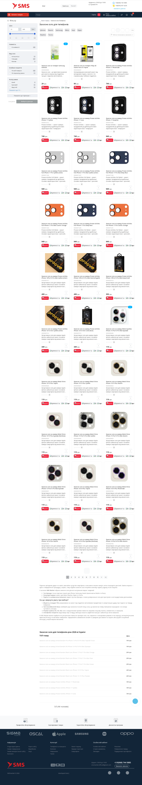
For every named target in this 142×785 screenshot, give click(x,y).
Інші (73, 30)
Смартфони (75, 751)
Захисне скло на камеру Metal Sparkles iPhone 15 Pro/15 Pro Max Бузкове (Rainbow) (119, 330)
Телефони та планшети (58, 746)
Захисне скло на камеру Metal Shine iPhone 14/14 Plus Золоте (53, 540)
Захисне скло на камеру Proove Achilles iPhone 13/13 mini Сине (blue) (87, 330)
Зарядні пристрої (77, 749)
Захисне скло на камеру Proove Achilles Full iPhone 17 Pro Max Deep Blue (119, 172)
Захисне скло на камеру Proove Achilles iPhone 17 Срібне (55, 119)
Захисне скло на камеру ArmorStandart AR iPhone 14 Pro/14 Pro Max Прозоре (65, 646)
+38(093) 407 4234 (121, 5)
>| (105, 577)
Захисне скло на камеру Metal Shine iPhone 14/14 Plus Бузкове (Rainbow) (86, 540)
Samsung (59, 30)
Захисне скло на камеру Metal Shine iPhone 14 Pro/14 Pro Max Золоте (118, 540)
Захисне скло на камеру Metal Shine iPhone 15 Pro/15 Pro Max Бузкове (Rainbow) (53, 488)
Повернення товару (121, 749)
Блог (43, 6)
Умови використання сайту (16, 751)
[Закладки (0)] (126, 15)
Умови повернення (13, 749)
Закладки (96, 751)
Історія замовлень (99, 749)
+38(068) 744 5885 (121, 3)
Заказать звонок (122, 766)
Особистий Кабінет (99, 746)
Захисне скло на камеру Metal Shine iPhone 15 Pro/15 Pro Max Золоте (118, 435)
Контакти (10, 754)
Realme (43, 35)
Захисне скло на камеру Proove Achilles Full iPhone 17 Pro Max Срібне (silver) (87, 172)
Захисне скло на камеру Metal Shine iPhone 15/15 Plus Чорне (53, 382)
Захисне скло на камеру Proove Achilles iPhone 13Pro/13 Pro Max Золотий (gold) (87, 277)
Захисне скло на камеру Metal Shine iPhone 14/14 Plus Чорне (86, 487)
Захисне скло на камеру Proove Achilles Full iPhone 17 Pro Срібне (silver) (55, 172)
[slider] (10, 34)
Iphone (42, 30)
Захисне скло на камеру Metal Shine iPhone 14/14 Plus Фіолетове (118, 487)
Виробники (32, 749)
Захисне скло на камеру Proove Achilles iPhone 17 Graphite (119, 119)
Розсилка (117, 746)
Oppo (80, 30)
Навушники (54, 751)
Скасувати (11, 101)
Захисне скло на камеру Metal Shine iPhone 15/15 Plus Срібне (86, 382)
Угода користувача (13, 746)
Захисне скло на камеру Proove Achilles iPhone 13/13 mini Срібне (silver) (55, 330)
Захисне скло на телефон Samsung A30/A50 (53, 66)
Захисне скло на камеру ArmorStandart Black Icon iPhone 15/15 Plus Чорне (64, 670)
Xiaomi (50, 30)
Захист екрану (76, 746)
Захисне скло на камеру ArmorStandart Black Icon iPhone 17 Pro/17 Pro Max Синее (67, 664)
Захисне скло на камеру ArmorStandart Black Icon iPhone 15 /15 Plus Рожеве (65, 676)
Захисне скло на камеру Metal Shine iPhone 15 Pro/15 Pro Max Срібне (86, 435)
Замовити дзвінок (119, 8)
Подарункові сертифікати (122, 751)
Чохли (52, 754)
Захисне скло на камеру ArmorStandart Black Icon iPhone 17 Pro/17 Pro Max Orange (67, 652)
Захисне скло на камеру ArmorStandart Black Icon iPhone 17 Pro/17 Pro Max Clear (66, 658)
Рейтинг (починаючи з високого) (122, 35)
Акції (30, 751)
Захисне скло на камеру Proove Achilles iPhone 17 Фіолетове (119, 66)
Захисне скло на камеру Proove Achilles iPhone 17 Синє (87, 119)
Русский (73, 6)
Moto (67, 30)
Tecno (50, 35)
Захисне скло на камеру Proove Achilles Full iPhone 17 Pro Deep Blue (87, 224)
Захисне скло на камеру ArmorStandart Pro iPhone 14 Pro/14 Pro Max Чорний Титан (67, 640)
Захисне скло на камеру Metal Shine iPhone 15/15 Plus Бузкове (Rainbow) (53, 435)
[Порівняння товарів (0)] (121, 15)
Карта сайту (32, 746)
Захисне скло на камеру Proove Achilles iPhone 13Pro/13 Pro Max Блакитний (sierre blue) (119, 278)
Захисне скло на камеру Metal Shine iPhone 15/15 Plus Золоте (118, 382)
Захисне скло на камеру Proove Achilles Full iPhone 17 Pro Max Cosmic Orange (55, 224)
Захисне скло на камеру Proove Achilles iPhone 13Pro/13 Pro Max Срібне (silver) (55, 277)
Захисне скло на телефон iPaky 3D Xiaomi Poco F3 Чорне (85, 66)
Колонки (53, 749)
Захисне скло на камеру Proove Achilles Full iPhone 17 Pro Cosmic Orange (119, 224)
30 (132, 30)
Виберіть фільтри (27, 101)
